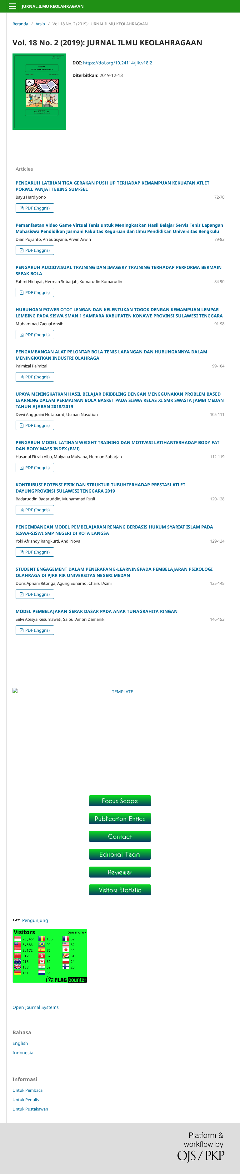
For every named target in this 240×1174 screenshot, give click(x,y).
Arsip (40, 24)
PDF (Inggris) (37, 208)
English (20, 1043)
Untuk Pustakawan (30, 1109)
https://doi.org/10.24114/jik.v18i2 (117, 63)
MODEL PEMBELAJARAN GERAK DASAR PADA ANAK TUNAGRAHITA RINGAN (97, 611)
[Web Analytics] (16, 920)
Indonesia (22, 1052)
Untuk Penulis (25, 1099)
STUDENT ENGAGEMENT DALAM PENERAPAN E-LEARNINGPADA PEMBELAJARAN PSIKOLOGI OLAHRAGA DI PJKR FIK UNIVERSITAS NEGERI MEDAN (114, 572)
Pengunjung (35, 920)
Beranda (20, 24)
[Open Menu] (12, 6)
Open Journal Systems (35, 1007)
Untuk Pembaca (27, 1090)
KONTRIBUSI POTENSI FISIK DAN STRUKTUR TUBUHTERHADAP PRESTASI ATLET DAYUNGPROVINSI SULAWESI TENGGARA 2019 (100, 488)
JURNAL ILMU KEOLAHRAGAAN (53, 6)
